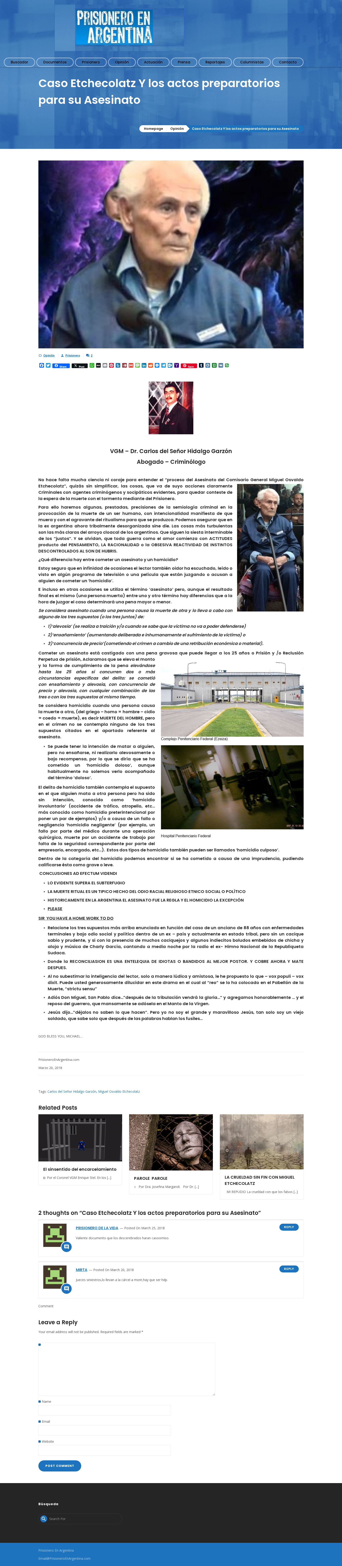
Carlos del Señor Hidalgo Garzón (71, 1091)
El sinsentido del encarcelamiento (80, 1169)
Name (46, 1401)
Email (46, 1421)
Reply (289, 1227)
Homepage (153, 129)
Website (48, 1441)
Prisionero (72, 355)
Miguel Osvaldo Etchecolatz (119, 1091)
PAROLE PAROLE (151, 1178)
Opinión (177, 129)
